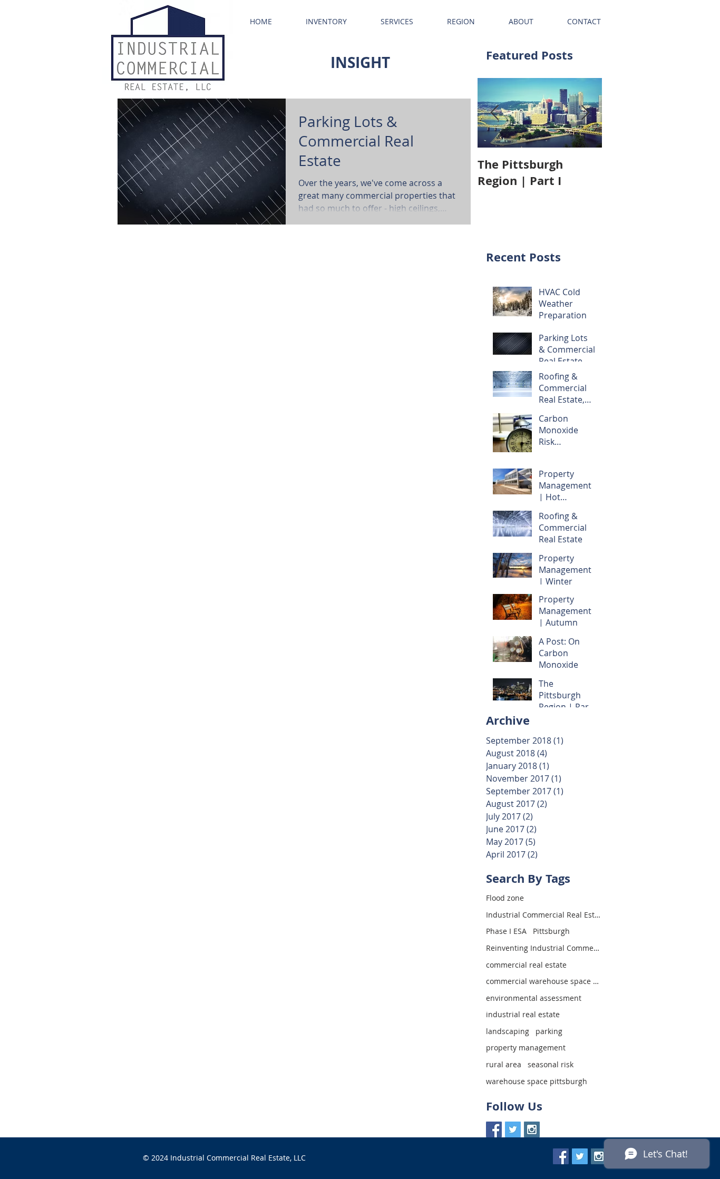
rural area (503, 1064)
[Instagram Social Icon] (532, 1129)
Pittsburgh (551, 931)
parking (549, 1031)
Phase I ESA (506, 931)
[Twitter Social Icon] (513, 1129)
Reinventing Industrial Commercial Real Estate (544, 948)
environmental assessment (533, 998)
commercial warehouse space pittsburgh (544, 981)
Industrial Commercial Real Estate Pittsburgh (544, 915)
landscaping (507, 1031)
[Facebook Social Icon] (494, 1129)
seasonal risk (550, 1064)
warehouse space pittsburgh (536, 1081)
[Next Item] (585, 113)
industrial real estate (523, 1014)
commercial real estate (526, 965)
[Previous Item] (494, 113)
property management (526, 1047)
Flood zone (505, 898)
